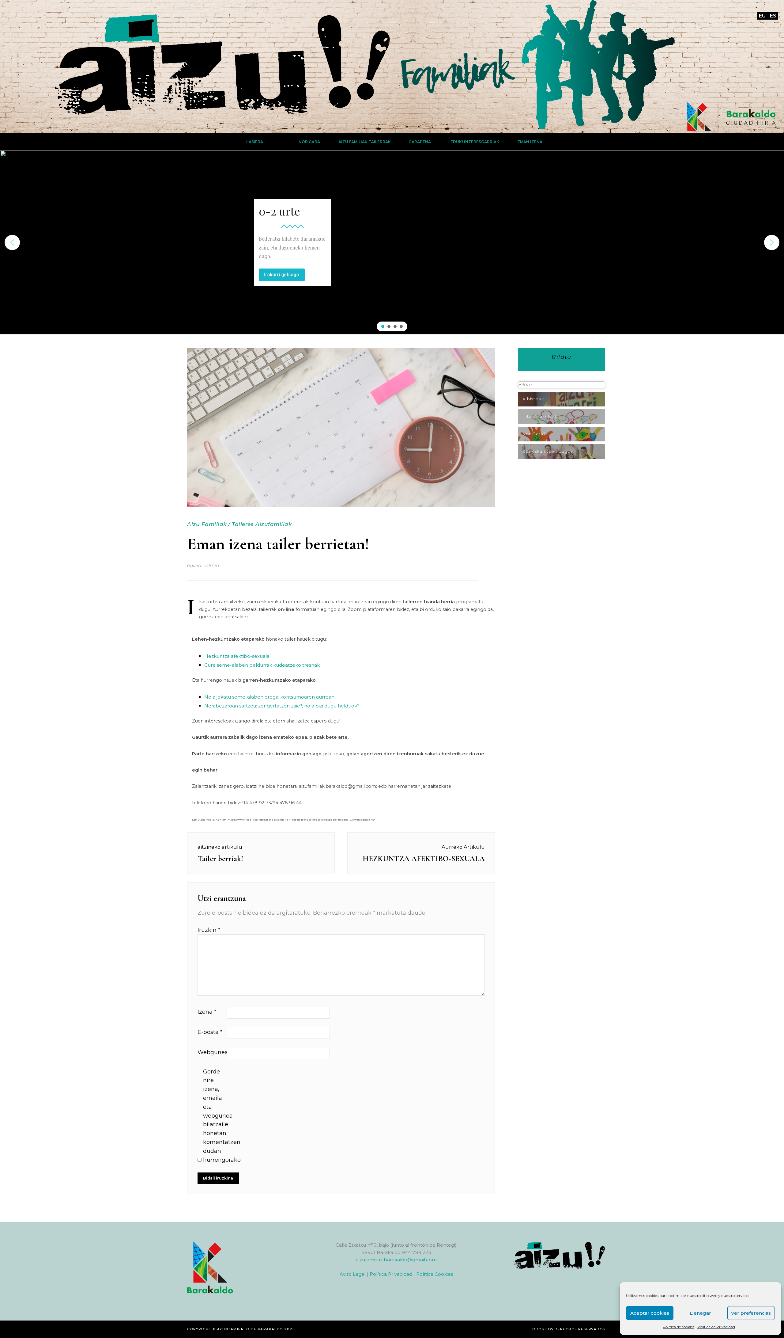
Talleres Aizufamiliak (262, 524)
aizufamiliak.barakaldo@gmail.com (396, 1260)
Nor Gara (309, 141)
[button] (12, 242)
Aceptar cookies (649, 1313)
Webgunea (211, 1052)
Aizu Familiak (207, 524)
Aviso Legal (353, 1274)
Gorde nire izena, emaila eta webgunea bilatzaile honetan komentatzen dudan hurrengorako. (217, 1115)
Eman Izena (530, 141)
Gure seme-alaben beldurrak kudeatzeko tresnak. (262, 665)
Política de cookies (678, 1327)
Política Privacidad (391, 1274)
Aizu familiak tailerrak (364, 141)
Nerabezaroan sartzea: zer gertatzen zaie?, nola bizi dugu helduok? (282, 706)
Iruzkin (209, 930)
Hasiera (254, 141)
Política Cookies (434, 1274)
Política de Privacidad (716, 1327)
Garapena (420, 141)
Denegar (700, 1313)
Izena (207, 1011)
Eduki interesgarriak (474, 141)
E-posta (210, 1032)
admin (211, 565)
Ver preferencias (751, 1313)
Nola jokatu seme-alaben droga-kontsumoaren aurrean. (269, 697)
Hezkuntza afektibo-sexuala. (237, 656)
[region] (392, 242)
